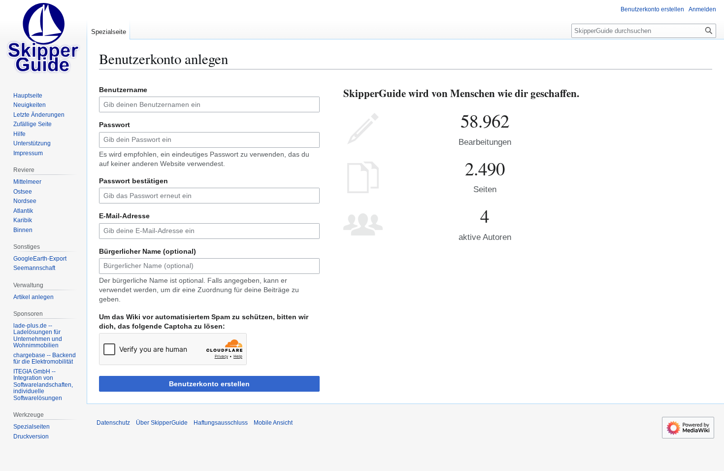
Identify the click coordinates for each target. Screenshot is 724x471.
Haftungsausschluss (221, 422)
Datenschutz (113, 422)
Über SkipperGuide (162, 422)
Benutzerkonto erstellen (209, 384)
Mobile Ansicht (273, 422)
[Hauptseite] (43, 39)
